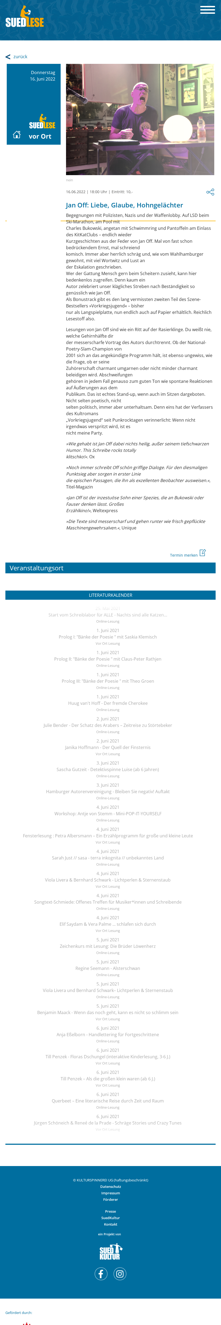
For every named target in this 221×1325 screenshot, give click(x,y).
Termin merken (184, 555)
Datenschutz (110, 1186)
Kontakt (110, 1224)
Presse (110, 1211)
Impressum (110, 1193)
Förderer (110, 1199)
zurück (20, 57)
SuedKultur (110, 1217)
